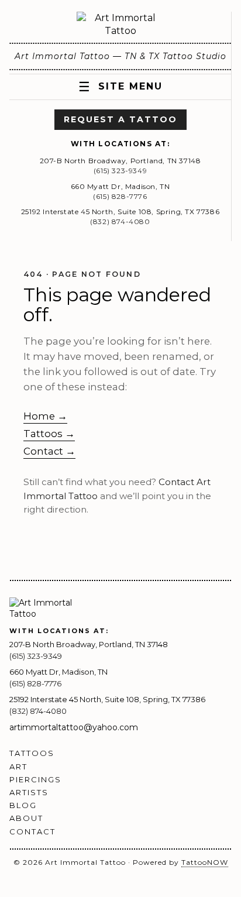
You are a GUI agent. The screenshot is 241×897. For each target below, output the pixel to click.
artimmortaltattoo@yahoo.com (73, 727)
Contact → (49, 451)
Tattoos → (49, 433)
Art (18, 766)
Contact (32, 831)
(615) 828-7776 (120, 196)
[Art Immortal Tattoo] (120, 25)
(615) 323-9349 (120, 170)
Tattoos (31, 753)
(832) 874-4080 (120, 221)
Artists (29, 792)
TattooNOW (204, 862)
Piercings (35, 779)
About (26, 818)
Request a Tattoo (120, 119)
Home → (45, 416)
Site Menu (120, 87)
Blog (23, 805)
